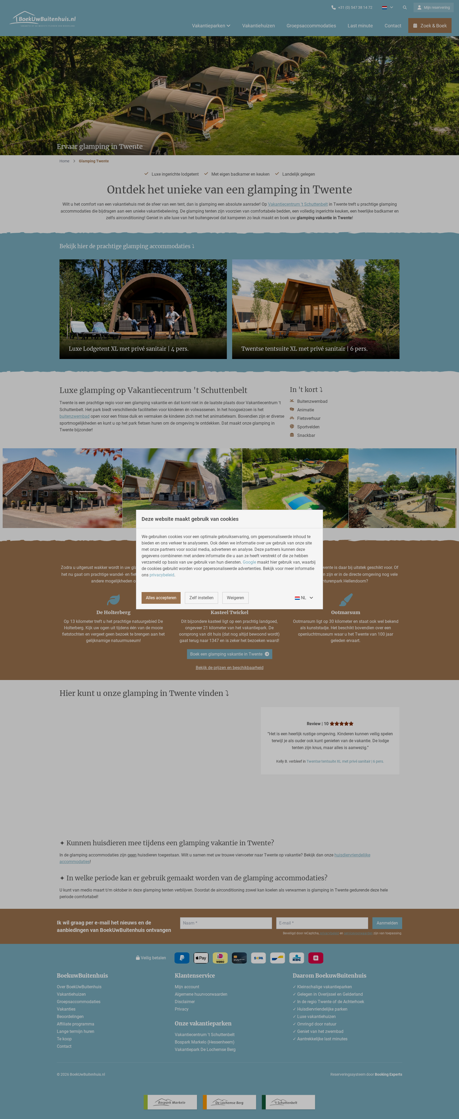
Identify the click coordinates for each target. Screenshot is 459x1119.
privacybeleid (162, 574)
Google (249, 562)
